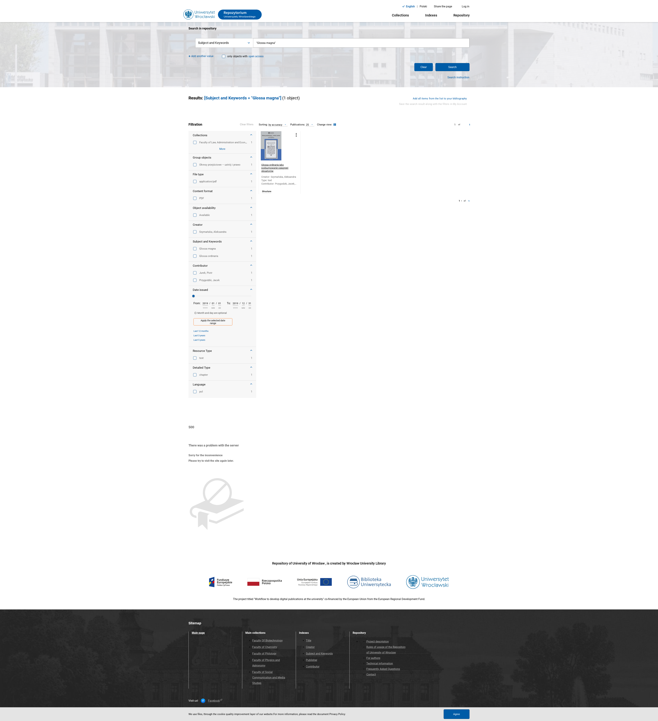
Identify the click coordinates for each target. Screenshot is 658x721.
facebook (214, 700)
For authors (373, 658)
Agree (456, 714)
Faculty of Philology (264, 653)
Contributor (312, 666)
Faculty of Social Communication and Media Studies (268, 677)
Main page (198, 632)
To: (229, 303)
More (222, 148)
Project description (377, 641)
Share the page (443, 6)
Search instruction (458, 77)
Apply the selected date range (213, 322)
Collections (400, 15)
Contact (371, 674)
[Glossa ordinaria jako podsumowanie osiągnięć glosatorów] (275, 145)
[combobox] (361, 43)
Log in (465, 6)
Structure (266, 191)
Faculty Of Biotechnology (267, 640)
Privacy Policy (337, 714)
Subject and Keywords (319, 653)
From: (196, 303)
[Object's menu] (296, 135)
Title (308, 640)
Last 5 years (199, 340)
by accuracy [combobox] (275, 124)
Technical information (379, 663)
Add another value (202, 56)
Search (452, 67)
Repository (461, 15)
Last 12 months (201, 331)
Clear (424, 67)
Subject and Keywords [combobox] (213, 43)
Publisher (311, 660)
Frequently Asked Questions (383, 669)
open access (256, 56)
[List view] (334, 125)
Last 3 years (199, 335)
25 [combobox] (307, 124)
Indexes (431, 15)
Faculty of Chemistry (264, 647)
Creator (310, 647)
